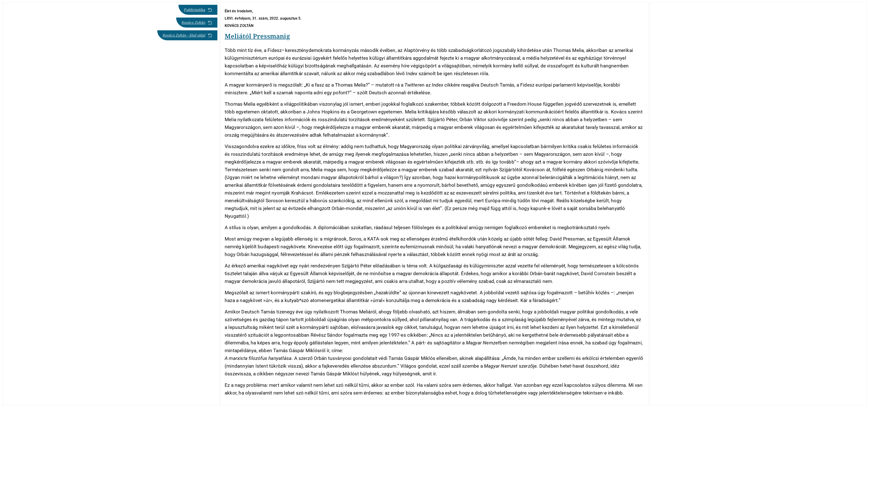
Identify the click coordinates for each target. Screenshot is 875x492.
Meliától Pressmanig (257, 36)
